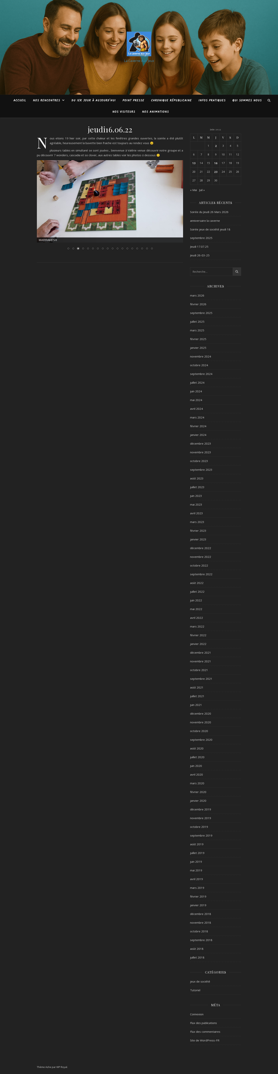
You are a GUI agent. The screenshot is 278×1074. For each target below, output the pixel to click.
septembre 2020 (201, 739)
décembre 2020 (200, 713)
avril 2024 (196, 409)
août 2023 (196, 478)
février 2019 (198, 896)
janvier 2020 (198, 800)
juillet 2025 (197, 321)
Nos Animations (155, 112)
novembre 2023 (200, 452)
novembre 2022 (200, 557)
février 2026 (198, 304)
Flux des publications (203, 1023)
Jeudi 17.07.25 (199, 246)
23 (215, 172)
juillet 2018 (197, 957)
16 (215, 163)
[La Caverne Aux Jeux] (139, 44)
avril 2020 (196, 774)
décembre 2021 (200, 652)
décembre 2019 (200, 809)
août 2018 (196, 949)
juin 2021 (196, 705)
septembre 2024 (201, 374)
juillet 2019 (197, 853)
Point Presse (133, 100)
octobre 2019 (199, 827)
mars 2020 (197, 783)
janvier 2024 (198, 435)
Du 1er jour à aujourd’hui (93, 100)
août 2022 (196, 583)
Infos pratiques (212, 100)
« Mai (193, 190)
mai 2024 (196, 400)
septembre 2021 (201, 679)
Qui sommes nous (247, 100)
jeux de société (200, 981)
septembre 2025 (201, 313)
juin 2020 (196, 766)
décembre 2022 (200, 548)
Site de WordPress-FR (204, 1040)
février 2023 (198, 530)
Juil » (202, 190)
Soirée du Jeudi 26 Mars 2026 (209, 212)
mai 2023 (196, 504)
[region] (110, 207)
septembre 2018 (201, 940)
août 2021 (196, 687)
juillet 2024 (197, 382)
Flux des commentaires (205, 1031)
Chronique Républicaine (171, 100)
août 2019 (196, 844)
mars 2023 (197, 522)
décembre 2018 (200, 914)
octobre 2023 (199, 461)
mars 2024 (197, 417)
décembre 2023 (200, 443)
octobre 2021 (199, 670)
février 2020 (198, 792)
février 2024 (198, 426)
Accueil (19, 100)
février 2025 (198, 339)
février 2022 (198, 635)
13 (194, 163)
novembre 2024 (200, 356)
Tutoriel (195, 990)
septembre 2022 (201, 574)
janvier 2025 (198, 348)
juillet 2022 (197, 591)
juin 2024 (196, 391)
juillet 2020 (197, 757)
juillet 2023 (197, 487)
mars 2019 (197, 888)
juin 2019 (196, 861)
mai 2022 (196, 609)
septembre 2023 (201, 469)
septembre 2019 (201, 835)
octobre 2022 (199, 565)
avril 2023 (196, 513)
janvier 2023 (198, 539)
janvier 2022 (198, 644)
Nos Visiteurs (123, 112)
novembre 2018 (200, 922)
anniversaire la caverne (205, 220)
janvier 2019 (198, 905)
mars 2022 (197, 626)
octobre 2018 (199, 931)
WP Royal (61, 1067)
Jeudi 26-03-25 (200, 255)
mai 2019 (196, 870)
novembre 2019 (200, 818)
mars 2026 (197, 295)
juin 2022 (196, 600)
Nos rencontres (46, 100)
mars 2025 (197, 330)
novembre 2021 (200, 661)
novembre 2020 (200, 722)
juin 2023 (196, 496)
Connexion (196, 1014)
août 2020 (196, 748)
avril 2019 (196, 879)
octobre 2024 (199, 365)
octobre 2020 (199, 731)
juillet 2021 (197, 696)
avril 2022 (196, 618)
